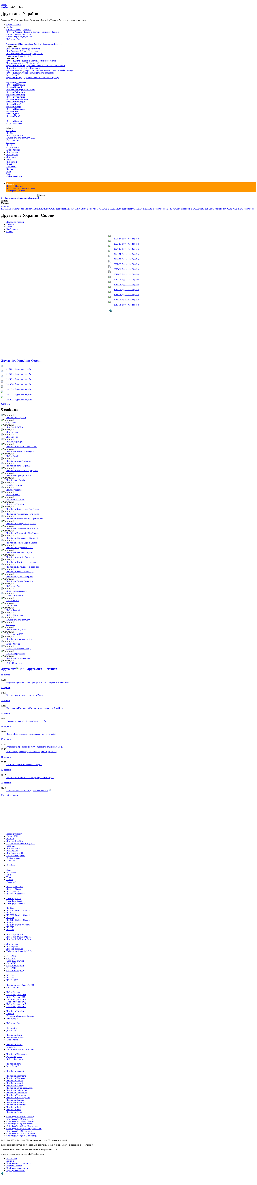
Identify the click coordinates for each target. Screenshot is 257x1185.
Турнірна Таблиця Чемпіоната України (41, 32)
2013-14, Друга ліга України (126, 305)
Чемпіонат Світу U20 (16, 629)
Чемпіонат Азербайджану (18, 1097)
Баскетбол (11, 167)
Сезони (9, 231)
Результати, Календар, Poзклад (20, 1015)
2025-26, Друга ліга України (126, 244)
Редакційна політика (15, 1170)
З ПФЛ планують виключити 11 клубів (24, 764)
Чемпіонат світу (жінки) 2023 (19, 638)
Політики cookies (14, 1165)
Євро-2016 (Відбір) (15, 965)
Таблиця (10, 224)
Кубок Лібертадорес (15, 614)
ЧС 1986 (10, 929)
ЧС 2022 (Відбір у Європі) (18, 914)
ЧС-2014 (10, 922)
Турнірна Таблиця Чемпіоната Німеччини (46, 65)
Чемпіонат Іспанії (14, 1044)
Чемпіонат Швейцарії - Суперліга (21, 561)
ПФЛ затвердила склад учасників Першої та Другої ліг (31, 751)
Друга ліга (8, 668)
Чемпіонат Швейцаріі (16, 1102)
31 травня (6, 782)
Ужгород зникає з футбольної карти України (26, 720)
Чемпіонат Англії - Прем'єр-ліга (20, 451)
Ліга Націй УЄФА (14, 135)
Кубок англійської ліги (16, 590)
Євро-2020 (11, 958)
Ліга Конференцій (14, 852)
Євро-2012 (11, 967)
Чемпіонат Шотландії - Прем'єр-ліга (22, 566)
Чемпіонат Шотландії (16, 1104)
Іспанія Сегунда (13, 1046)
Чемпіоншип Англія (15, 480)
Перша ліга (11, 1027)
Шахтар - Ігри (12, 188)
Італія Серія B (12, 75)
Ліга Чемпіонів (13, 152)
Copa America (12, 147)
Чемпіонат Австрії (14, 1082)
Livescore (27, 29)
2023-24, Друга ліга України (126, 254)
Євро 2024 (11, 422)
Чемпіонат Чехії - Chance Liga (19, 571)
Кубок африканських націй (18, 648)
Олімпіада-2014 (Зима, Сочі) (19, 1130)
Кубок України (13, 39)
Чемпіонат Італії (13, 1063)
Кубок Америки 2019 (16, 999)
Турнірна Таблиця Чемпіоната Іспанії (39, 70)
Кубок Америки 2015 (16, 1003)
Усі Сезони (6, 403)
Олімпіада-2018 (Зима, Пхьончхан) (22, 1125)
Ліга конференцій (14, 441)
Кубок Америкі (13, 643)
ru (6, 4)
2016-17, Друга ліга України (126, 289)
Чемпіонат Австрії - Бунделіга (20, 557)
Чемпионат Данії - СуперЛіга (19, 576)
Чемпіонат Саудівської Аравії (19, 547)
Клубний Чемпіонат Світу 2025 (20, 138)
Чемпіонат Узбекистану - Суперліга (22, 513)
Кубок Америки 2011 (16, 1006)
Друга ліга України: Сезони (21, 360)
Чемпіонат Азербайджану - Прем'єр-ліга (24, 518)
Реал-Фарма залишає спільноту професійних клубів (30, 777)
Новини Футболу (14, 833)
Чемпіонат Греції (14, 1111)
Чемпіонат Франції (15, 1070)
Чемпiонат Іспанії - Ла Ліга (18, 460)
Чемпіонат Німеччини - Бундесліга (22, 470)
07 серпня (5, 687)
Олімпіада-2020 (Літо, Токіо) (19, 1123)
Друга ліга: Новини (10, 795)
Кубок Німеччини (32, 68)
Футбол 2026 (12, 836)
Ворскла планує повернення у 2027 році (24, 695)
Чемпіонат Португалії (16, 1075)
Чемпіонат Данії (13, 1106)
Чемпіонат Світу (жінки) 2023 (20, 984)
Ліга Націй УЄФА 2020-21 (18, 936)
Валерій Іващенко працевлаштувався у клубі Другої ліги (32, 733)
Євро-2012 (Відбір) (15, 970)
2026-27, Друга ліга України (126, 239)
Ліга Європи (12, 154)
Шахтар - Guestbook (15, 893)
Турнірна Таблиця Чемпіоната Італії (37, 73)
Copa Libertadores (14, 123)
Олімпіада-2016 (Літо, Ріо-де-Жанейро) (24, 1128)
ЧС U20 (10, 145)
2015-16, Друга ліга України (126, 294)
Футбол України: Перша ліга (19, 34)
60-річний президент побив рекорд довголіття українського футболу (37, 682)
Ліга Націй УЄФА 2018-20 (18, 939)
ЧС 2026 (10, 133)
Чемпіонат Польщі (14, 1085)
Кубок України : (13, 1022)
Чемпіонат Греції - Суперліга (19, 581)
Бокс (8, 171)
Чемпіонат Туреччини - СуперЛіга (22, 528)
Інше (8, 159)
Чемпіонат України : (15, 1010)
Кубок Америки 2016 (16, 1001)
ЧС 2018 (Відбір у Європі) (18, 919)
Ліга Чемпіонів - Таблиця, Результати (23, 49)
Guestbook (11, 864)
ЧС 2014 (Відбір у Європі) (18, 924)
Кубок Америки (13, 991)
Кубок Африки (13, 150)
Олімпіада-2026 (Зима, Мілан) (20, 1116)
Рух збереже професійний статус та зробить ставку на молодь (34, 746)
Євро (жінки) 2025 (14, 634)
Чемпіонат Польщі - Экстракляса (21, 523)
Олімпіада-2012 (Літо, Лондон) (20, 1133)
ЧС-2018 (10, 917)
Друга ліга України (15, 222)
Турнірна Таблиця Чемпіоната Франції (41, 77)
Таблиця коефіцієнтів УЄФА (19, 56)
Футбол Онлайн (13, 29)
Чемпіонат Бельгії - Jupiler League (21, 542)
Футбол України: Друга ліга (19, 37)
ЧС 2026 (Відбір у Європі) (18, 910)
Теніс (8, 174)
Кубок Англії (33, 63)
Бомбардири (12, 229)
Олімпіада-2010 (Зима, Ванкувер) (21, 1135)
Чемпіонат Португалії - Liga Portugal (22, 532)
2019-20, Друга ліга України (126, 274)
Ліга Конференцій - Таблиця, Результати (24, 53)
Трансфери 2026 (13, 898)
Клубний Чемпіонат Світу (18, 619)
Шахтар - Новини (14, 186)
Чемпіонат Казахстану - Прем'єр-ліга (23, 508)
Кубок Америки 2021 (16, 996)
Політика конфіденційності (18, 1163)
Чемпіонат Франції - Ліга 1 (18, 475)
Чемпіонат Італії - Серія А (18, 465)
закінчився (17, 209)
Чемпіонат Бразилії (15, 1099)
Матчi (9, 227)
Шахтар (10, 183)
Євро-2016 (11, 963)
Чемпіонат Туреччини (16, 1094)
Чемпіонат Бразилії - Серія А (19, 552)
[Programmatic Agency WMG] (2, 1174)
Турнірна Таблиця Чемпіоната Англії (39, 61)
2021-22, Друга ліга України (126, 264)
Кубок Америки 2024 (16, 994)
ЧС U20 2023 (12, 977)
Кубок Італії (11, 605)
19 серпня (5, 674)
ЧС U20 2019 (12, 979)
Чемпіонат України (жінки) (18, 658)
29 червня (6, 726)
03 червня (6, 769)
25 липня (5, 700)
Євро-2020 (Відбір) (15, 960)
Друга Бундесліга (14, 68)
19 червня (6, 738)
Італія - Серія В (13, 494)
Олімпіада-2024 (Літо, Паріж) (19, 1118)
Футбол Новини (13, 25)
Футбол (4, 7)
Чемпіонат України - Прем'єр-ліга (21, 446)
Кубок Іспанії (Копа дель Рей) (19, 1049)
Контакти (10, 1160)
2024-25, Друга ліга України (126, 249)
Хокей (9, 164)
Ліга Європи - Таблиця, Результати (22, 51)
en (4, 4)
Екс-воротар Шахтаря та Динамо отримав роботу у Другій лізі (34, 707)
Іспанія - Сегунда (14, 484)
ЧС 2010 (10, 926)
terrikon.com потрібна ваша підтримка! (20, 198)
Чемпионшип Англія (15, 63)
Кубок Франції (13, 609)
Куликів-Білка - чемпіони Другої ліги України (27, 790)
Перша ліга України (15, 499)
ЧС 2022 (10, 912)
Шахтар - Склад (28, 188)
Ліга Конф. (11, 157)
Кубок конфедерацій (15, 653)
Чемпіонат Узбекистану (17, 1090)
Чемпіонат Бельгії (14, 1080)
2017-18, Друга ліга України (126, 284)
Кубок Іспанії (12, 600)
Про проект (11, 1158)
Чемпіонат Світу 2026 (16, 417)
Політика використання (17, 1167)
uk (2, 4)
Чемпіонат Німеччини (16, 1054)
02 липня (5, 713)
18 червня (6, 756)
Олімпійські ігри (14, 176)
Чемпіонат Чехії (13, 1109)
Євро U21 (10, 142)
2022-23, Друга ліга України (126, 259)
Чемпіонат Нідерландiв (17, 1078)
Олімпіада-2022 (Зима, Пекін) (19, 1121)
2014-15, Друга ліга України (126, 300)
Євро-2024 (11, 130)
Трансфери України (32, 44)
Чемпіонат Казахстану (16, 1092)
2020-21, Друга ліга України (126, 269)
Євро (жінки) (12, 140)
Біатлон (10, 169)
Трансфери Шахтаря (52, 44)
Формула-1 (11, 162)
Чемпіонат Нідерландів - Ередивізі (22, 537)
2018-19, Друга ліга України (126, 279)
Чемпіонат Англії (14, 1034)
